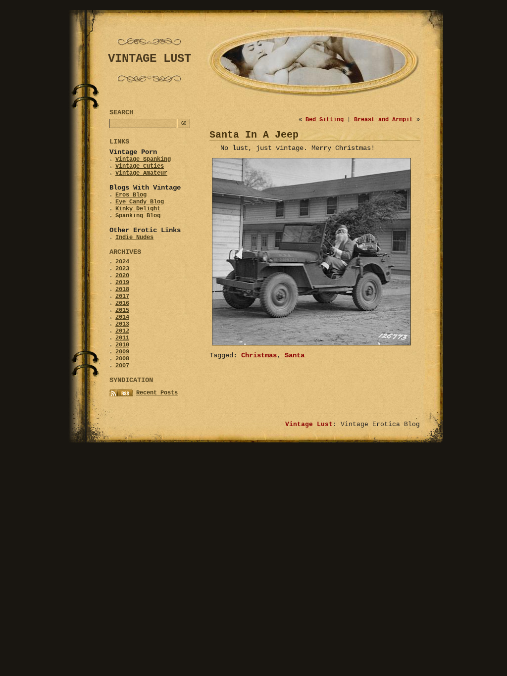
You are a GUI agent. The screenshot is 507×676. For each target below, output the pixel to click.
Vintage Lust (309, 424)
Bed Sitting (324, 119)
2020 (122, 275)
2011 (122, 338)
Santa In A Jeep (254, 135)
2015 (122, 310)
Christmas (259, 355)
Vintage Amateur (141, 173)
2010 (122, 344)
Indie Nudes (134, 237)
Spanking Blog (137, 215)
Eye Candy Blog (139, 201)
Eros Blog (131, 195)
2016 (122, 303)
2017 (122, 296)
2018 (122, 289)
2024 (122, 261)
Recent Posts (157, 392)
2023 (122, 268)
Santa (294, 355)
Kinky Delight (137, 208)
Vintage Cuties (139, 166)
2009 (122, 351)
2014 (122, 317)
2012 (122, 331)
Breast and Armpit (383, 119)
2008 (122, 358)
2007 (122, 365)
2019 (122, 282)
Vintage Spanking (143, 159)
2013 (122, 324)
